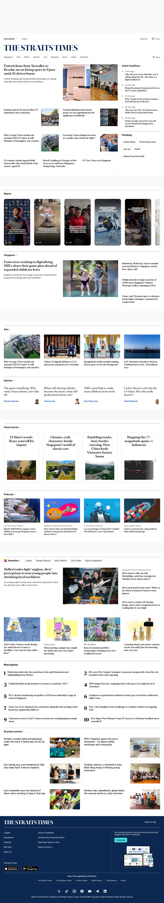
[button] (10, 38)
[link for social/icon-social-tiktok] (67, 891)
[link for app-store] (11, 868)
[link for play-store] (30, 868)
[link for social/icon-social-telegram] (97, 891)
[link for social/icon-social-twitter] (59, 891)
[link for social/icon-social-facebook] (82, 891)
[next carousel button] (155, 224)
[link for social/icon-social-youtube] (90, 891)
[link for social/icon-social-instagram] (74, 891)
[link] (41, 48)
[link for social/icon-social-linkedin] (105, 891)
